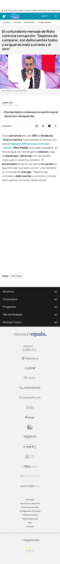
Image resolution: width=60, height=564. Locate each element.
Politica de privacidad (30, 507)
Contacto (30, 526)
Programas (9, 306)
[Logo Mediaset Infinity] (30, 348)
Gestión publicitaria (30, 519)
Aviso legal (30, 500)
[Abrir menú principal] (55, 16)
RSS (30, 523)
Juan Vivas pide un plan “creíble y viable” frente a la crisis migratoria (32, 10)
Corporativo (10, 299)
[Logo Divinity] (30, 377)
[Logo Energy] (30, 417)
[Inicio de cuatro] (4, 16)
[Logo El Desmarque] (30, 388)
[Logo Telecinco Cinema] (30, 446)
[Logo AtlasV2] (30, 466)
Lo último (7, 22)
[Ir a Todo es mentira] (15, 16)
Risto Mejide (29, 22)
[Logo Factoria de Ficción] (30, 397)
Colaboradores (44, 22)
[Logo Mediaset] (30, 335)
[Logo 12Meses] (30, 456)
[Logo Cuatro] (30, 368)
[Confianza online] (30, 553)
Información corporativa (30, 503)
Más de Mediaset (13, 314)
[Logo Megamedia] (31, 540)
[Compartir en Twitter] (43, 126)
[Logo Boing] (30, 407)
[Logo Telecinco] (30, 358)
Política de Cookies (30, 515)
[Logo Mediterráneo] (30, 486)
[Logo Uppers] (30, 436)
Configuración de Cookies (30, 511)
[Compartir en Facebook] (55, 126)
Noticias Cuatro (12, 322)
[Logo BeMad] (30, 427)
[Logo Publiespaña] (30, 476)
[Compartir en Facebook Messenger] (49, 126)
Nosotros (8, 291)
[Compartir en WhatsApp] (36, 126)
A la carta (17, 22)
